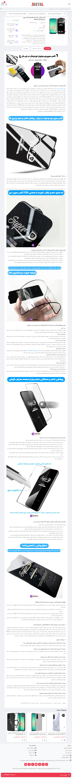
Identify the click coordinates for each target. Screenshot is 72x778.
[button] (64, 727)
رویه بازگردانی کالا (31, 748)
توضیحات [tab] (47, 48)
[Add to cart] (64, 740)
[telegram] (47, 764)
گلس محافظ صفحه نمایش (46, 703)
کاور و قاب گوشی (57, 703)
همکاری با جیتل (66, 755)
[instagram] (43, 764)
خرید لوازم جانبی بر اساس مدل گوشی (37, 14)
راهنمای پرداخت (31, 750)
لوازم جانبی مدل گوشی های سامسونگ (17, 14)
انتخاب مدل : (42, 28)
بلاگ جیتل (67, 753)
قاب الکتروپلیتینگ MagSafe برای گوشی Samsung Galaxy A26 (16, 733)
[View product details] (44, 740)
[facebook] (36, 764)
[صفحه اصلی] (64, 14)
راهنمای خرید (32, 745)
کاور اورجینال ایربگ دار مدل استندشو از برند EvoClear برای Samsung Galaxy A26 (57, 733)
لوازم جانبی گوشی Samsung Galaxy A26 (30, 703)
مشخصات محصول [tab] (36, 48)
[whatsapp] (40, 764)
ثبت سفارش (32, 755)
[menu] (69, 4)
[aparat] (29, 764)
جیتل (69, 745)
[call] (26, 764)
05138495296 (65, 758)
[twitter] (33, 764)
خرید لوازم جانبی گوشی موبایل (55, 14)
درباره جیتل (67, 750)
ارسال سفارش (32, 753)
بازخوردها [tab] (26, 48)
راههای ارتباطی (67, 748)
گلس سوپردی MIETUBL (34, 350)
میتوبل (41, 22)
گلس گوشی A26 (62, 88)
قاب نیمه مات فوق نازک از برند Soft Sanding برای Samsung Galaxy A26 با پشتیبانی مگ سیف (37, 733)
